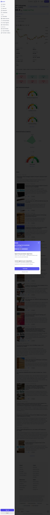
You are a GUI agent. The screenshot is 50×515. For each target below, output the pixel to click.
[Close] (39, 243)
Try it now (25, 268)
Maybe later (25, 272)
